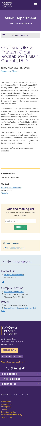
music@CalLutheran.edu (11, 188)
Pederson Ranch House (14, 292)
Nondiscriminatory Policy (11, 415)
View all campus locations (12, 362)
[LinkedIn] (16, 368)
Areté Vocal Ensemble (14, 248)
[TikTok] (23, 368)
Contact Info (6, 401)
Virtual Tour (6, 357)
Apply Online (8, 350)
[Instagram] (11, 368)
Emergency (6, 407)
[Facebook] (3, 283)
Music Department (20, 18)
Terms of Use (6, 417)
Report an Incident (8, 412)
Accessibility (6, 404)
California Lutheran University (7, 5)
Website (4, 193)
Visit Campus (17, 357)
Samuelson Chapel (10, 71)
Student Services (9, 374)
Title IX (4, 409)
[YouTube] (20, 368)
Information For (9, 383)
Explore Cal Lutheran (11, 379)
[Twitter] (7, 368)
